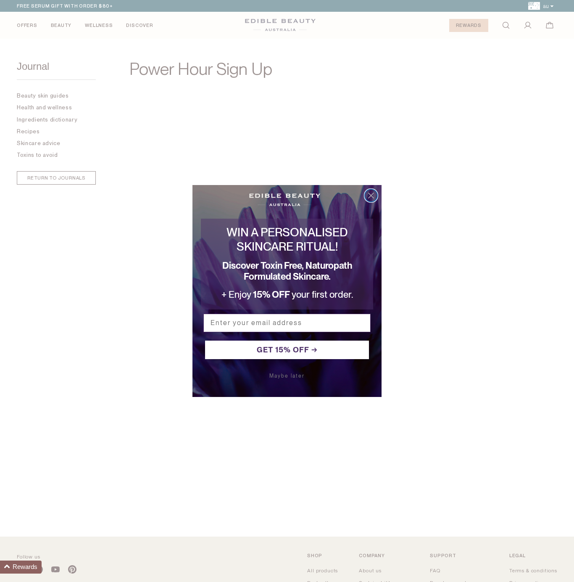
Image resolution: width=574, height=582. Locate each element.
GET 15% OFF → (287, 349)
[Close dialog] (371, 195)
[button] (21, 567)
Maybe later (287, 376)
